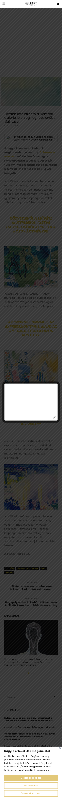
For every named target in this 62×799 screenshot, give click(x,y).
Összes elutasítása (31, 793)
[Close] (60, 748)
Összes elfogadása (31, 777)
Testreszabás (31, 785)
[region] (31, 773)
